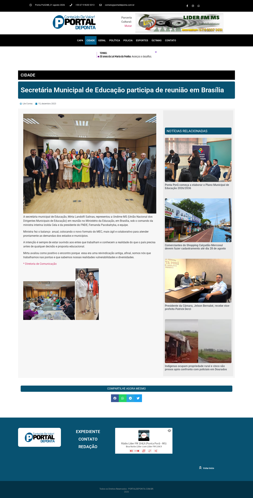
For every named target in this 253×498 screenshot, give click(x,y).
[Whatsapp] (198, 5)
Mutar (128, 26)
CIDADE (91, 40)
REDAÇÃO (87, 446)
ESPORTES (142, 40)
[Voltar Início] (200, 467)
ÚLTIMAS (157, 40)
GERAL (102, 40)
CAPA (80, 40)
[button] (115, 398)
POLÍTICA (114, 40)
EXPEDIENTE (88, 431)
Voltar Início (208, 468)
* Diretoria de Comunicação (40, 263)
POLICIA (128, 40)
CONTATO (170, 40)
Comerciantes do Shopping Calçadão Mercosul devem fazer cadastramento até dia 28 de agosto (195, 247)
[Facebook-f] (187, 5)
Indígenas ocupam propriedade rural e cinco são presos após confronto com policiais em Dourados (196, 367)
